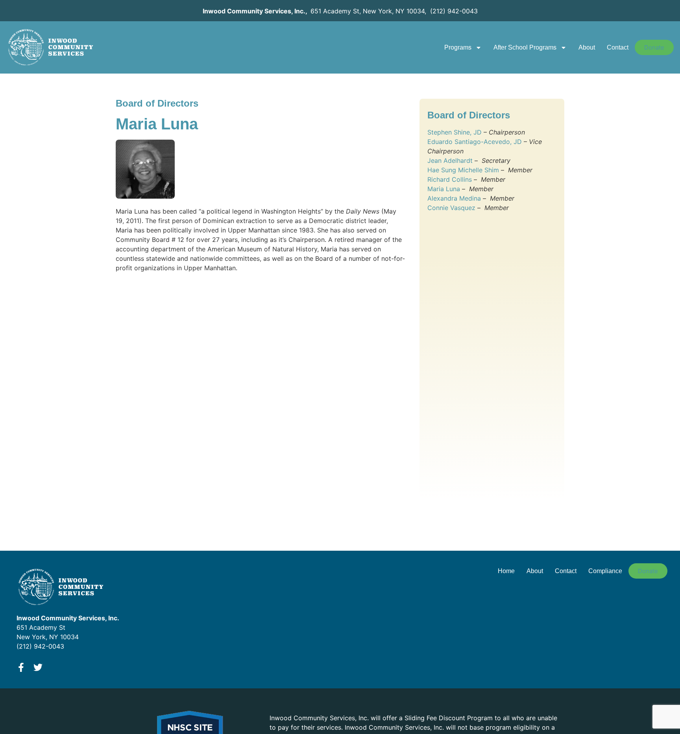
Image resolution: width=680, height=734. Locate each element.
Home (506, 571)
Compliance (605, 571)
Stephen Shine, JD (454, 132)
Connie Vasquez (451, 208)
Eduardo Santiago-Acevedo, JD (474, 142)
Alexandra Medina (454, 198)
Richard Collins (449, 179)
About (586, 47)
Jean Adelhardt (450, 160)
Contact (617, 47)
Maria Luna (443, 189)
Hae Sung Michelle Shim (463, 170)
